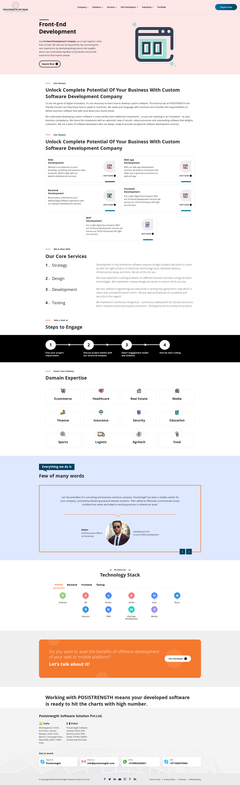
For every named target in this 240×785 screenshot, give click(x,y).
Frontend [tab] (86, 585)
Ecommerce (63, 399)
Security (139, 420)
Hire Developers (128, 7)
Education (177, 420)
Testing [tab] (100, 585)
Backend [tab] (72, 585)
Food (177, 442)
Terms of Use (155, 779)
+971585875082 (179, 764)
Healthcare (101, 399)
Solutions (96, 7)
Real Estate (139, 399)
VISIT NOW (108, 176)
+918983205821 (137, 764)
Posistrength (53, 764)
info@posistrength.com (100, 764)
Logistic (101, 442)
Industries (147, 7)
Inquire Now (226, 7)
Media (177, 399)
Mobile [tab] (59, 585)
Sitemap (182, 779)
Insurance (101, 420)
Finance (63, 420)
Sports (63, 442)
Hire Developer (176, 658)
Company (81, 7)
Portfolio (162, 7)
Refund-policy (195, 779)
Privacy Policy (169, 779)
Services (111, 7)
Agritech (139, 442)
